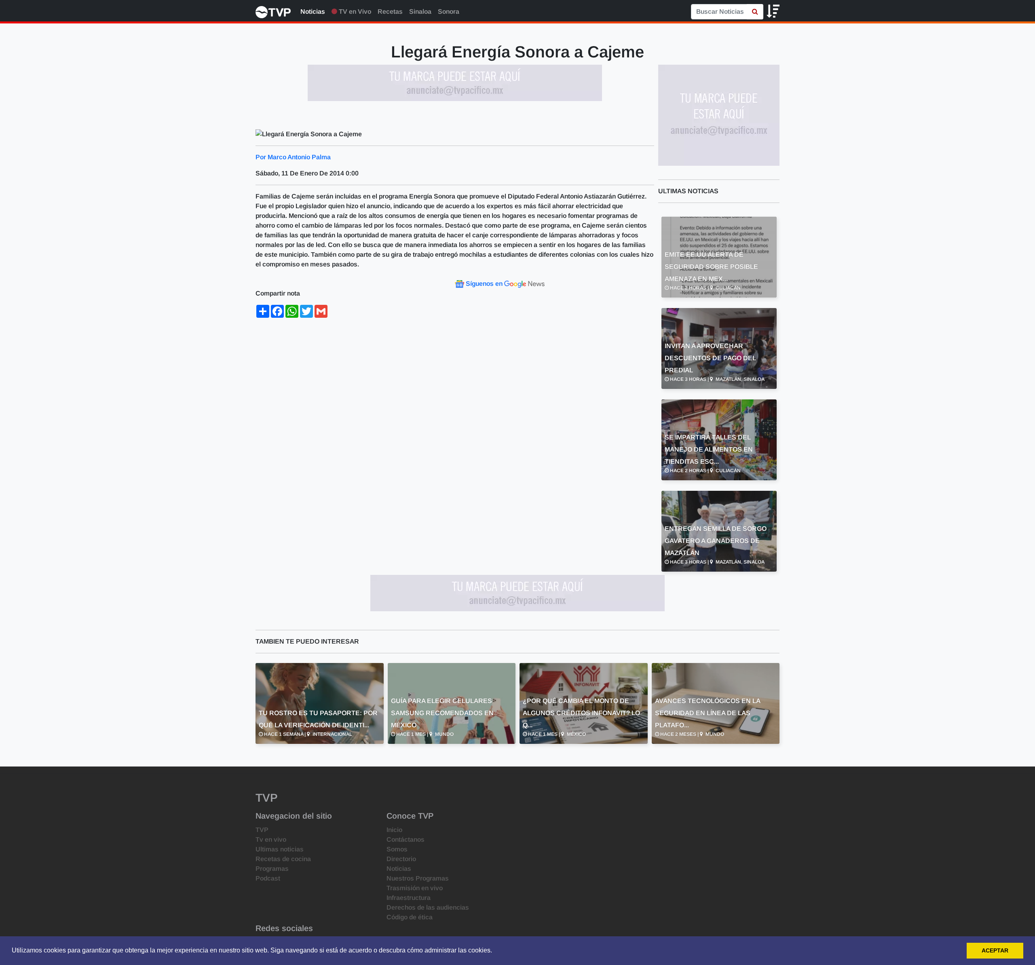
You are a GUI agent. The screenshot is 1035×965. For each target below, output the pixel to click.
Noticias (312, 11)
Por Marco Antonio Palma (293, 157)
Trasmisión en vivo (415, 888)
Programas (272, 868)
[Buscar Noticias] (755, 11)
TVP (262, 829)
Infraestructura (409, 897)
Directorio (401, 858)
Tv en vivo (271, 839)
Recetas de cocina (283, 858)
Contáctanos (406, 839)
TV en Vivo (354, 11)
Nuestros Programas (418, 878)
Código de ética (410, 917)
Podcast (268, 878)
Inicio (394, 829)
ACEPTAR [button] (995, 950)
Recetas (390, 11)
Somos (397, 849)
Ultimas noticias (280, 849)
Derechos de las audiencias (428, 907)
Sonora (448, 11)
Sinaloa (420, 11)
